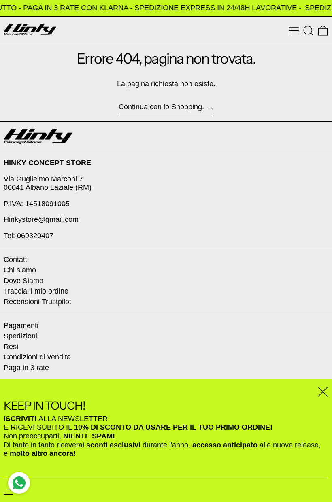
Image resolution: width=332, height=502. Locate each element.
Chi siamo (20, 270)
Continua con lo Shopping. (161, 107)
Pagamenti (21, 325)
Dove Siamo (23, 281)
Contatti (16, 259)
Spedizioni (20, 336)
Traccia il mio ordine (36, 291)
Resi (11, 346)
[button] (308, 30)
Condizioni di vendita (37, 357)
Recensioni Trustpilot (37, 302)
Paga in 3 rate (26, 368)
